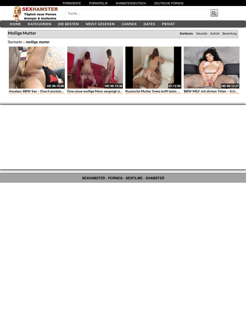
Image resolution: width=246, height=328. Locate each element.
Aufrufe (215, 33)
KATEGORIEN (39, 24)
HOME (15, 24)
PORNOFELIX (98, 3)
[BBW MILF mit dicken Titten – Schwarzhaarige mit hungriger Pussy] (212, 67)
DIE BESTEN (68, 24)
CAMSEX (129, 24)
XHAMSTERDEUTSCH (131, 3)
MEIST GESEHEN (100, 24)
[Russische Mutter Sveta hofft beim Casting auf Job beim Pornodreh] (153, 67)
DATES (149, 24)
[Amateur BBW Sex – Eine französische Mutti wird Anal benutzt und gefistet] (37, 67)
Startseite (15, 41)
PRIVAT (168, 24)
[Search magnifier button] (214, 13)
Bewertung (229, 33)
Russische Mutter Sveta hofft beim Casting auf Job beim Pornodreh (175, 91)
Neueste (201, 33)
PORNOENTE (72, 3)
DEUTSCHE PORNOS (169, 3)
